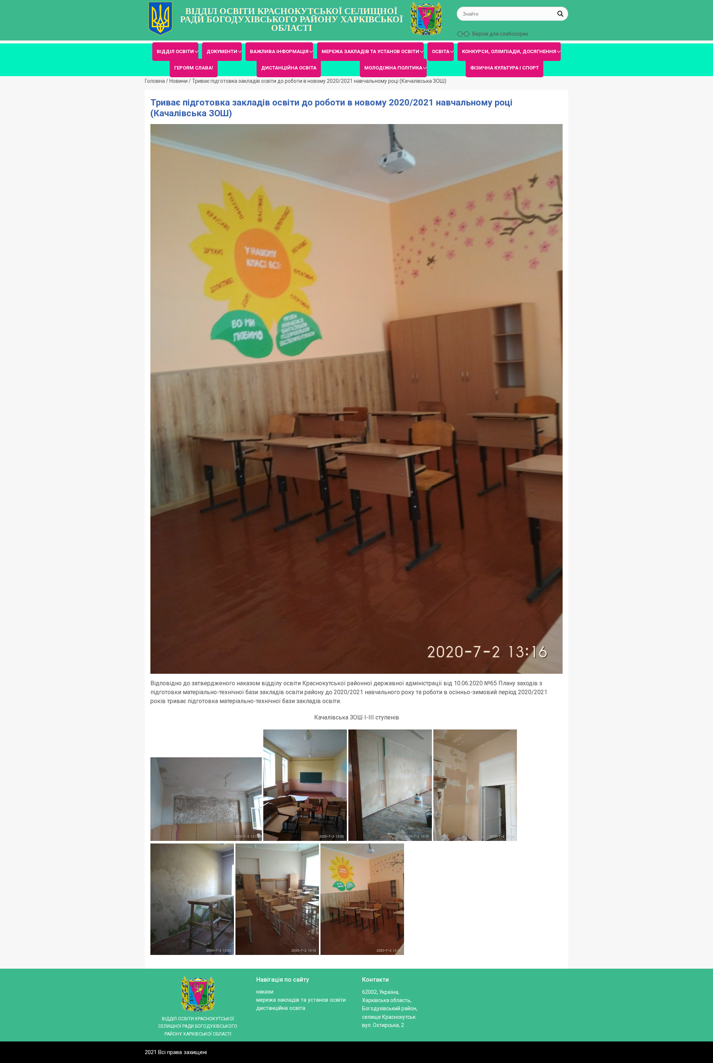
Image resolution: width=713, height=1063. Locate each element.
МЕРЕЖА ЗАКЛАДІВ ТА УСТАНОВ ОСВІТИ (370, 51)
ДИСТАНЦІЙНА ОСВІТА (288, 68)
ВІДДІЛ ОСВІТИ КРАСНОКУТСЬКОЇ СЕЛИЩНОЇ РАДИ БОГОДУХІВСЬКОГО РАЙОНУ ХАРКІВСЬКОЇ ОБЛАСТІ (291, 19)
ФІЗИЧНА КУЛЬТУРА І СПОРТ (504, 68)
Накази (264, 992)
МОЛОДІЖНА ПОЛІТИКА (393, 68)
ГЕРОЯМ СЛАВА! (193, 68)
